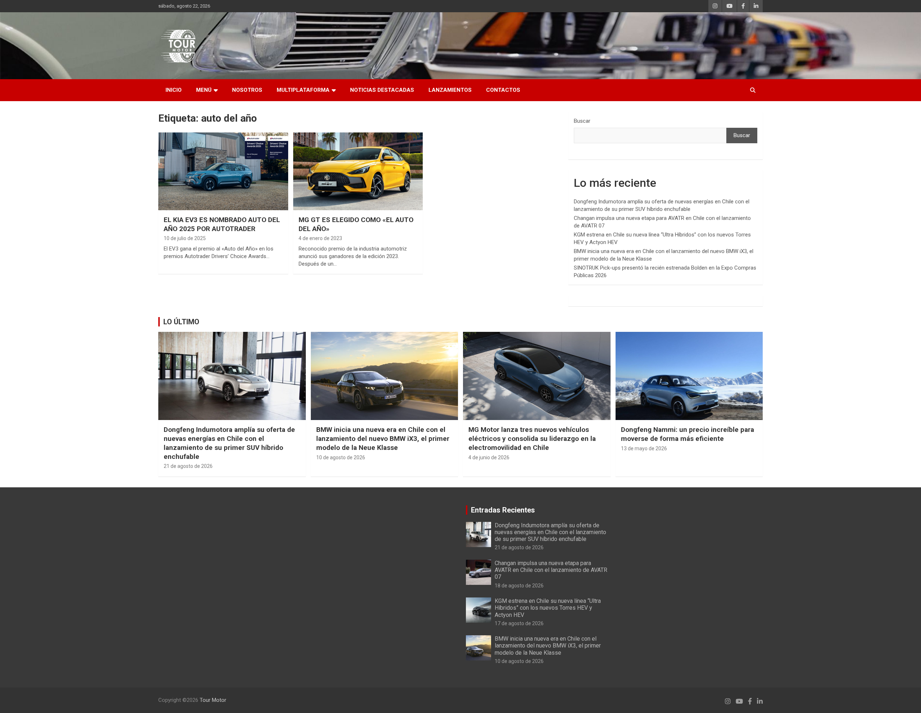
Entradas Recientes (503, 510)
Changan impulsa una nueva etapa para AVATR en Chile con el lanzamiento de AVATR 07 (551, 570)
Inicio (173, 90)
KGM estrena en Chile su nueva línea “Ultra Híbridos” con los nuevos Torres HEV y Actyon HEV (548, 607)
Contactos (503, 90)
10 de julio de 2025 (185, 238)
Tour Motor (213, 700)
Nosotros (247, 90)
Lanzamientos (450, 90)
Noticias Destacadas (382, 90)
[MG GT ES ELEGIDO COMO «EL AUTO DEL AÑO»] (358, 171)
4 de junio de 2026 (488, 457)
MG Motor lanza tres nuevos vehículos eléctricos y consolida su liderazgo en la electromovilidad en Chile (532, 438)
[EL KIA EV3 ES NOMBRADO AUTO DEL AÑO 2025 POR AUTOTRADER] (223, 171)
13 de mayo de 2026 (644, 448)
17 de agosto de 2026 (519, 623)
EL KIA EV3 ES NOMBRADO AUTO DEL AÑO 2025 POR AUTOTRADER (222, 224)
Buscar (582, 121)
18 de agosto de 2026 (519, 585)
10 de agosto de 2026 (340, 457)
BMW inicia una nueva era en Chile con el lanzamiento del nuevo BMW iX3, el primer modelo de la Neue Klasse (382, 438)
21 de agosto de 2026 (188, 466)
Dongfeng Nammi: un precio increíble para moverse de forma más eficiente (687, 434)
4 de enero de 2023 (320, 238)
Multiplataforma (303, 90)
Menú (204, 90)
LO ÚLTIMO (181, 321)
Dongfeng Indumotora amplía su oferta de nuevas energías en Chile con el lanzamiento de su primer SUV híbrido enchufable (229, 442)
